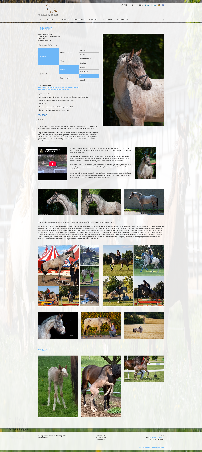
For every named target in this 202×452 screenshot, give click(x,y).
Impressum (146, 447)
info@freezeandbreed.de (157, 437)
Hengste (50, 19)
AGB (140, 447)
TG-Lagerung (107, 19)
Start (40, 19)
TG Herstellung (64, 19)
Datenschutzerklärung (158, 447)
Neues (147, 5)
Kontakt (153, 5)
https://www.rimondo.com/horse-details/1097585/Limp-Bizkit (58, 87)
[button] (163, 20)
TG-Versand (93, 19)
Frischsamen (79, 19)
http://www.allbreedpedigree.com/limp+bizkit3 (53, 89)
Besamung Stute (123, 19)
